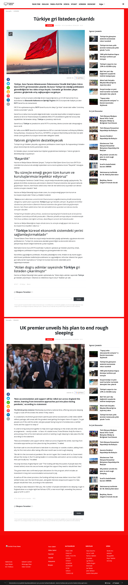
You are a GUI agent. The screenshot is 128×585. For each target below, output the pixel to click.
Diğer (101, 4)
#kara (28, 284)
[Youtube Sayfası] (16, 555)
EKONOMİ (91, 4)
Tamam (116, 583)
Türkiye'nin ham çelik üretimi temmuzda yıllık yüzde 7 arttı (109, 47)
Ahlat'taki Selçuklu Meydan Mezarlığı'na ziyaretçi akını (108, 82)
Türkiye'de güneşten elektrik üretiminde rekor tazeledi (108, 38)
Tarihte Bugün (90, 563)
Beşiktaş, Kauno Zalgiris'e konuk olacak (109, 181)
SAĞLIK (68, 571)
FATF (16, 103)
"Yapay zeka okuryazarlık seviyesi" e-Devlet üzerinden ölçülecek (109, 101)
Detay (108, 583)
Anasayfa (9, 11)
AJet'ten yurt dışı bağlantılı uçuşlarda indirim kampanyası (107, 73)
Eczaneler (89, 558)
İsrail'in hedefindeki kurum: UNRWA (108, 165)
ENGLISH (45, 4)
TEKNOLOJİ (69, 573)
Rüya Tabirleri (111, 558)
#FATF (16, 284)
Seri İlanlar (89, 568)
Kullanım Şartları (27, 562)
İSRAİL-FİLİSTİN (56, 4)
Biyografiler (110, 556)
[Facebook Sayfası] (6, 555)
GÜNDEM (82, 4)
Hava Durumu (90, 551)
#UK (34, 498)
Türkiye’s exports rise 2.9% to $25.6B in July (108, 65)
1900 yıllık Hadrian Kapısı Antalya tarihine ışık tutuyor (109, 56)
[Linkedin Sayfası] (20, 555)
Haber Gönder (26, 567)
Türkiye (40, 119)
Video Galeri (52, 550)
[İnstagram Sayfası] (13, 555)
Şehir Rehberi (90, 571)
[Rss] (23, 555)
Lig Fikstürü (89, 561)
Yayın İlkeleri (9, 564)
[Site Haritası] (27, 555)
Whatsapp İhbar (27, 564)
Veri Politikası (9, 567)
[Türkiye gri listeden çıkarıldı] (45, 52)
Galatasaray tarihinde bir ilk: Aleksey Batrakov (109, 173)
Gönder (79, 299)
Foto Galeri (52, 547)
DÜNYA (66, 4)
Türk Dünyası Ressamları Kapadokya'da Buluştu (109, 129)
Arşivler (50, 558)
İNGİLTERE (36, 4)
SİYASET (74, 4)
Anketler (109, 553)
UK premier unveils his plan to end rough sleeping (108, 157)
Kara (17, 199)
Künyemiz (51, 561)
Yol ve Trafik (90, 553)
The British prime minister (24, 410)
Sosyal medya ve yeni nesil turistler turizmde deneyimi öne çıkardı (109, 91)
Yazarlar (51, 554)
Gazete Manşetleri (92, 573)
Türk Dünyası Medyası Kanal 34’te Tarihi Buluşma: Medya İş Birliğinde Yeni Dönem (108, 119)
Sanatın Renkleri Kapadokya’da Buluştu (108, 137)
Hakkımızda (8, 562)
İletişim (50, 565)
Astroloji (109, 561)
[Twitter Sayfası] (9, 555)
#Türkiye (22, 284)
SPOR (67, 568)
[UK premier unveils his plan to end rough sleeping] (45, 366)
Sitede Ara (110, 551)
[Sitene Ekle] (30, 555)
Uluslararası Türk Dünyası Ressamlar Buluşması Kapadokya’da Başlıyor (109, 147)
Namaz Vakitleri (91, 556)
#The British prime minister (22, 498)
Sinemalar (89, 566)
